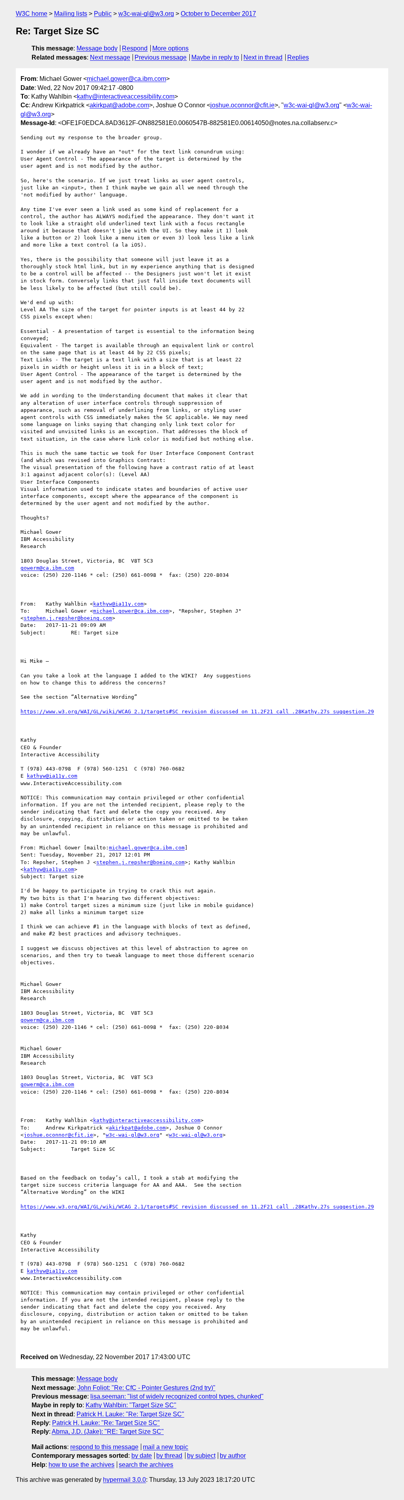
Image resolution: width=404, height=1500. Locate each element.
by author (233, 1455)
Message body (97, 48)
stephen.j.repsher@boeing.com (68, 618)
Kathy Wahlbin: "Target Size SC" (131, 1405)
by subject (201, 1455)
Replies (298, 57)
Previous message (161, 57)
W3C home (31, 13)
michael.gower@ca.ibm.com (126, 78)
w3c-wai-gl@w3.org (146, 13)
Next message (110, 57)
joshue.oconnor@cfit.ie (242, 105)
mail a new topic (165, 1447)
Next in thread (262, 57)
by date (141, 1455)
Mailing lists (70, 13)
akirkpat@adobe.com (119, 105)
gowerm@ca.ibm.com (47, 568)
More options (170, 48)
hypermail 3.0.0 (124, 1479)
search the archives (146, 1464)
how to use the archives (81, 1464)
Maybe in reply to (215, 57)
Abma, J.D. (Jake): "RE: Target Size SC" (108, 1431)
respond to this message (104, 1447)
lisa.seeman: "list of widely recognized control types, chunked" (177, 1396)
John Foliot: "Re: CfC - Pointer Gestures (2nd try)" (146, 1387)
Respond (135, 48)
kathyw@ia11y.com (118, 604)
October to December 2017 (218, 13)
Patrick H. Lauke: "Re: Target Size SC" (130, 1414)
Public (103, 13)
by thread (169, 1455)
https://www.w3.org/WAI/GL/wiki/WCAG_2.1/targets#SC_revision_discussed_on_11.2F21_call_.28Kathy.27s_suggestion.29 (197, 711)
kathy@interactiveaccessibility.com (125, 96)
